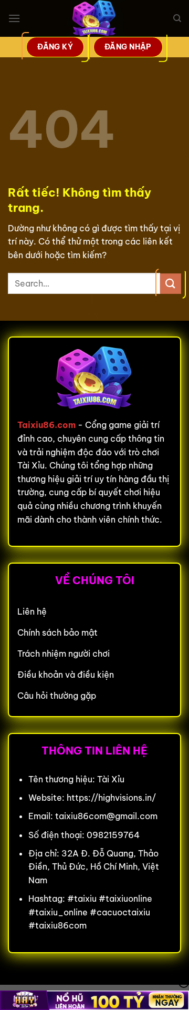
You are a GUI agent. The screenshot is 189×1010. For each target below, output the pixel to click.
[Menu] (14, 18)
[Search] (177, 18)
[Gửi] (170, 283)
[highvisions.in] (94, 18)
